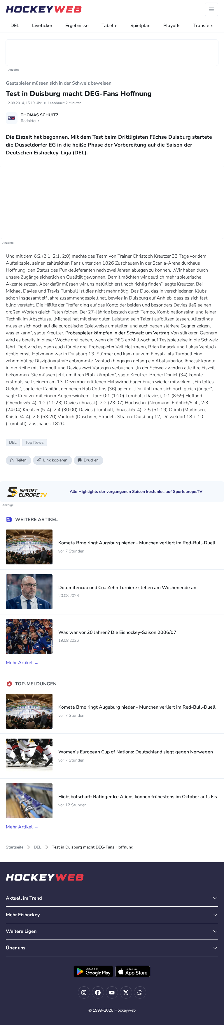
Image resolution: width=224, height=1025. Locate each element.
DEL (14, 25)
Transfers (203, 25)
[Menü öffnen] (211, 9)
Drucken (91, 460)
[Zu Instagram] (84, 992)
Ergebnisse (77, 25)
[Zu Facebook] (98, 992)
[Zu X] (126, 992)
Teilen (21, 460)
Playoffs (172, 25)
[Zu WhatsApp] (140, 992)
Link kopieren (55, 460)
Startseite (14, 847)
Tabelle (110, 25)
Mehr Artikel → (22, 662)
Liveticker (42, 25)
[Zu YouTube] (112, 992)
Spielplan (140, 25)
